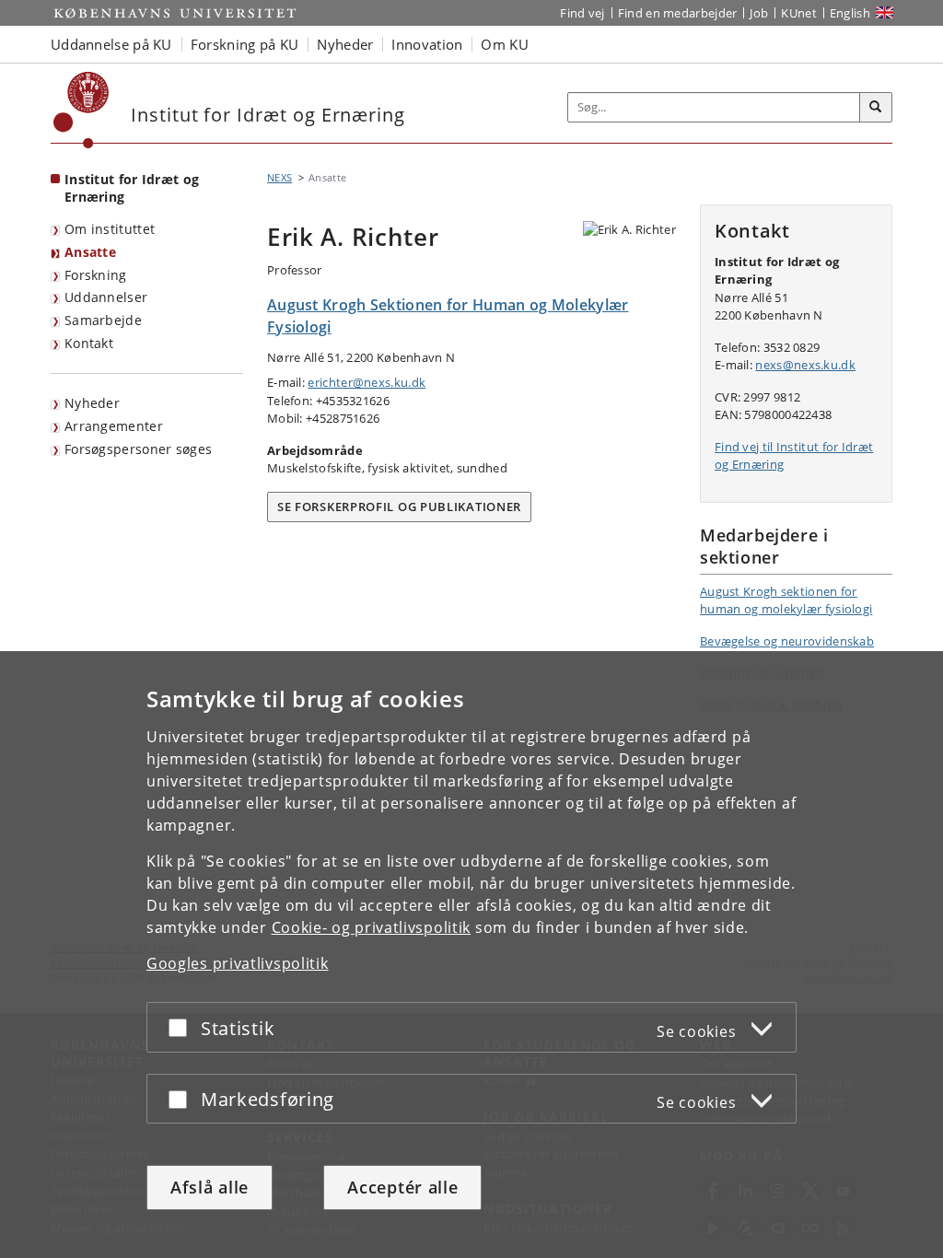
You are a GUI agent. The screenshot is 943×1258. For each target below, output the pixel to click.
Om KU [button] (505, 44)
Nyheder (92, 403)
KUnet (799, 13)
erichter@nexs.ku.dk (366, 382)
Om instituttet (109, 229)
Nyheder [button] (345, 44)
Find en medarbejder (678, 13)
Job (759, 13)
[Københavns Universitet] (81, 110)
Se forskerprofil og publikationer (399, 506)
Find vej (582, 13)
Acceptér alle (402, 1187)
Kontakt (88, 343)
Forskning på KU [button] (245, 44)
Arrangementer (113, 426)
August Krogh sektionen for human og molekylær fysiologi (786, 600)
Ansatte (90, 252)
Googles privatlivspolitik (237, 963)
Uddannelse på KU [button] (111, 44)
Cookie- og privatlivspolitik (372, 927)
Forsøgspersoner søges (138, 449)
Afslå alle (209, 1187)
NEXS (279, 177)
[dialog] (471, 954)
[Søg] (875, 107)
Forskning (95, 275)
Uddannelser (105, 297)
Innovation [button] (426, 44)
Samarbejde (103, 320)
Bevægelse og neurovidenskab (787, 641)
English (850, 13)
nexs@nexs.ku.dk (805, 364)
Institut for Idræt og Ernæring (131, 187)
